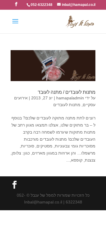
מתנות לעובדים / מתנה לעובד (66, 92)
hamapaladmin (70, 98)
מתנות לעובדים (66, 104)
